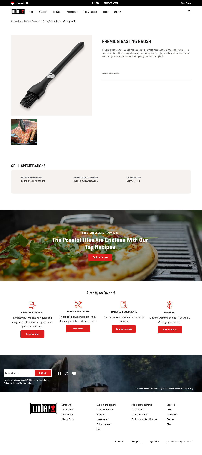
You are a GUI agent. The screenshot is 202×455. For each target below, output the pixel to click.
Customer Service (105, 409)
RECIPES (95, 3)
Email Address (11, 373)
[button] (35, 11)
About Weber (67, 409)
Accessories (16, 21)
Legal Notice (67, 414)
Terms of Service (19, 383)
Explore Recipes (100, 257)
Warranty (101, 414)
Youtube (74, 373)
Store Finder (186, 3)
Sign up (42, 373)
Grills (169, 409)
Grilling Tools (48, 21)
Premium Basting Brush (65, 21)
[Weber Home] (18, 11)
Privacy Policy (187, 388)
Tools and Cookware (31, 21)
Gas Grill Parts (138, 409)
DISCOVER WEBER (111, 3)
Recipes (170, 419)
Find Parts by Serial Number (144, 419)
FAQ (98, 429)
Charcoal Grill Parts (140, 414)
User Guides (102, 419)
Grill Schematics (104, 424)
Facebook (59, 373)
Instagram (66, 373)
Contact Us (119, 441)
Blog (169, 424)
